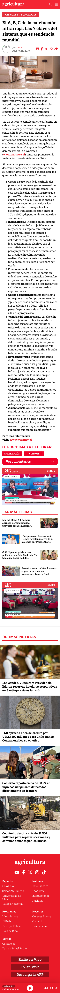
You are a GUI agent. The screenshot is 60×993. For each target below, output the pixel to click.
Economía (38, 891)
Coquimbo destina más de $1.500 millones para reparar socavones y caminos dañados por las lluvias (26, 837)
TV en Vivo (30, 967)
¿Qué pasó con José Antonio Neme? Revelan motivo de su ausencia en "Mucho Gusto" (37, 539)
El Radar (7, 921)
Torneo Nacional (12, 903)
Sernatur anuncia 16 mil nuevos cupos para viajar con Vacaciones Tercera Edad (39, 571)
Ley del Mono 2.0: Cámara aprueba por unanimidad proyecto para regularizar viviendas (16, 523)
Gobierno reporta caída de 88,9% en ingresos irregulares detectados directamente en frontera (26, 786)
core (19, 47)
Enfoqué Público (12, 926)
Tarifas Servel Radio (14, 948)
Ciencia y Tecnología (20, 14)
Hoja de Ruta (10, 931)
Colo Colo (8, 886)
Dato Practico (40, 886)
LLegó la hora (10, 916)
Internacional (40, 895)
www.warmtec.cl (14, 154)
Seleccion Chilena (13, 891)
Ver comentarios (18, 461)
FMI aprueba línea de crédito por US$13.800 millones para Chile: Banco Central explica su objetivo (28, 736)
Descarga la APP (30, 974)
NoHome (34, 453)
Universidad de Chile (11, 897)
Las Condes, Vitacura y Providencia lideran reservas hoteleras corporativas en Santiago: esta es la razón (29, 686)
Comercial (8, 943)
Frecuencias (39, 926)
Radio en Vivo (30, 959)
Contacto (37, 921)
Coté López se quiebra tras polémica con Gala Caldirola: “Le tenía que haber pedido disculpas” (19, 555)
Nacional (37, 900)
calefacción (12, 453)
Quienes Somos (41, 916)
